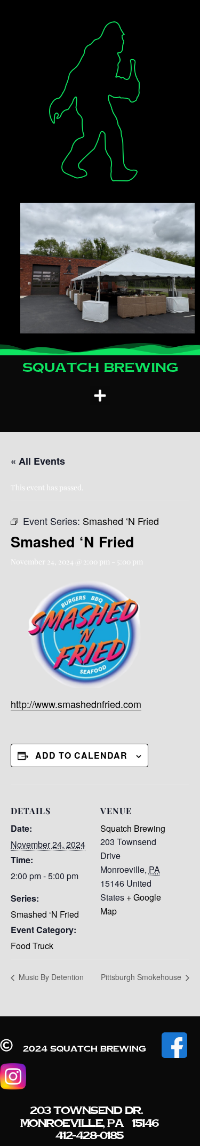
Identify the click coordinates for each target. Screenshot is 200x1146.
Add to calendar (81, 755)
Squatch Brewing (132, 828)
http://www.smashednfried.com (76, 704)
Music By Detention (50, 977)
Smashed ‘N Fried (45, 914)
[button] (100, 396)
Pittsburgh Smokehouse (142, 977)
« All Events (38, 461)
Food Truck (32, 946)
